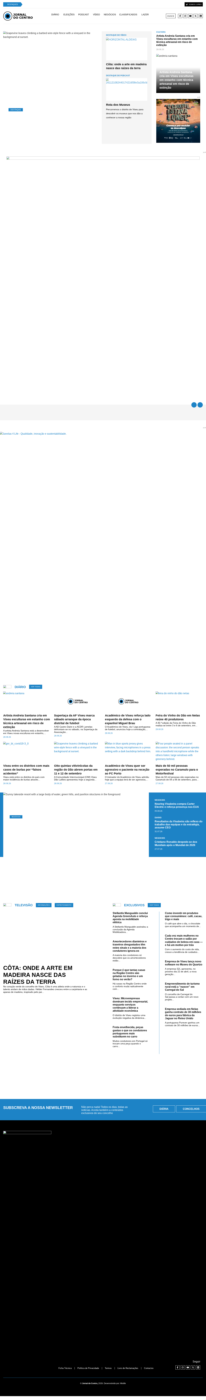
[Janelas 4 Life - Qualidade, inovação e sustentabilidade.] (103, 433)
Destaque (15, 110)
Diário (158, 818)
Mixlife (123, 1383)
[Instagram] (185, 16)
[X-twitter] (195, 16)
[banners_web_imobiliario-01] (103, 158)
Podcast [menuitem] (83, 14)
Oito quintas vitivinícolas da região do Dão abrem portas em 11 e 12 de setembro (51, 125)
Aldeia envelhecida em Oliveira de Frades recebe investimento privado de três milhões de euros (73, 832)
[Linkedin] (201, 16)
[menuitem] (57, 16)
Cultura (161, 32)
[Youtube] (190, 16)
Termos (108, 1368)
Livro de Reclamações (127, 1368)
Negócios (16, 817)
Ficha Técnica (65, 1368)
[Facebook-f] (180, 16)
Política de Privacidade (88, 1368)
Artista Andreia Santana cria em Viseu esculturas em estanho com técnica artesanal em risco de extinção (176, 80)
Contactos (149, 1368)
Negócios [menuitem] (110, 14)
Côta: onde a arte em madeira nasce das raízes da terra (37, 975)
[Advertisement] (103, 878)
